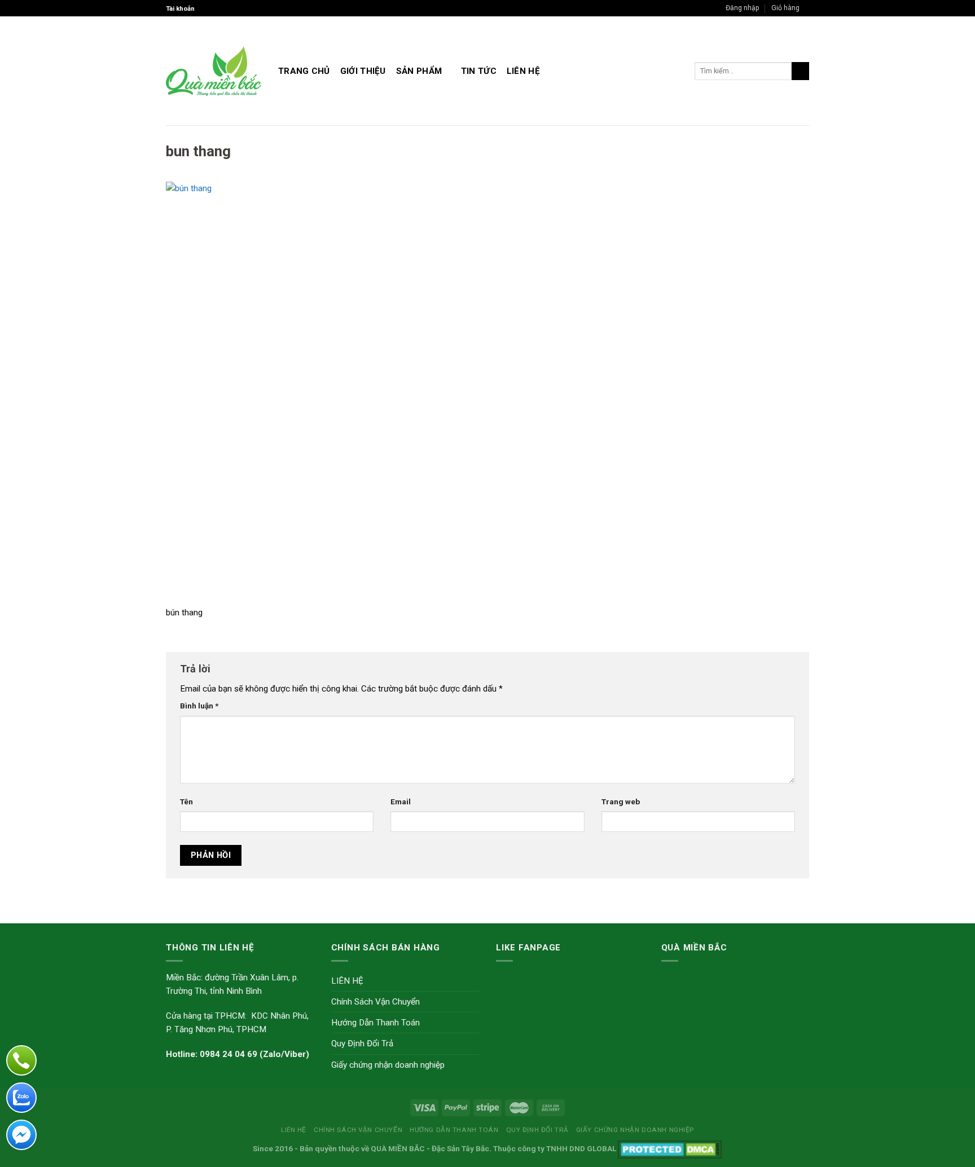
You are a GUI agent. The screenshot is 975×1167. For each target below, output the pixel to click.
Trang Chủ (304, 71)
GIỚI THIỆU (363, 71)
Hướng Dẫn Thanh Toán (375, 1023)
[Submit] (800, 71)
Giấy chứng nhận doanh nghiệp (388, 1065)
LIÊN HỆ (523, 71)
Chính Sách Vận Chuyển (375, 1002)
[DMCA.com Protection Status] (670, 1148)
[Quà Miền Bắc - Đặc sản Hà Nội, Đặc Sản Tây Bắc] (213, 71)
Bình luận (199, 705)
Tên (186, 801)
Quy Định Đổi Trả (362, 1043)
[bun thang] (487, 393)
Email (400, 801)
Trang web (620, 801)
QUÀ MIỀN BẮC (398, 1148)
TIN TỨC (479, 71)
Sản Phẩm (419, 71)
